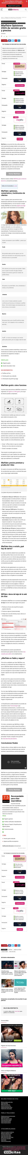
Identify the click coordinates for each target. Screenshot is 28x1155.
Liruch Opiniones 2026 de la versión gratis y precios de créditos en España (20, 990)
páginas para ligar (21, 205)
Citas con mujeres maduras (7, 1132)
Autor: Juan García (18, 1146)
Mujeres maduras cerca (6, 1133)
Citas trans (3, 1140)
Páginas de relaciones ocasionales (13, 17)
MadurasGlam (20, 112)
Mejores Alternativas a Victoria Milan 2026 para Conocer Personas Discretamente (20, 973)
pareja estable (5, 951)
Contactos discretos (6, 1134)
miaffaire (10, 949)
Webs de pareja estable (6, 1118)
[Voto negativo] (4, 36)
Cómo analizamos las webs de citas (16, 1147)
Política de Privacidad (14, 1150)
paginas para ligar (17, 949)
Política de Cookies (21, 1149)
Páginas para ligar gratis (6, 1107)
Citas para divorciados (6, 1120)
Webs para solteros (5, 1104)
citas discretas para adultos (10, 738)
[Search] (25, 10)
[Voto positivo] (7, 36)
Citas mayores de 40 (6, 1121)
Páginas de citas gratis (6, 1108)
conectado (17, 1011)
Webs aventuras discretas (7, 1137)
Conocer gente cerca (6, 1106)
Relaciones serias (5, 1117)
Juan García (3, 33)
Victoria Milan (20, 85)
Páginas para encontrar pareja (8, 1116)
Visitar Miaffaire (14, 174)
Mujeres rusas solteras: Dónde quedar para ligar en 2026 (7, 991)
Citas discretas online (6, 1136)
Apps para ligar (4, 1103)
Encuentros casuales (6, 1138)
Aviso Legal (14, 1149)
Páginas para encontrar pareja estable (9, 23)
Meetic (20, 139)
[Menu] (1, 10)
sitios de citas (12, 951)
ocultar (15, 186)
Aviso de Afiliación (6, 1149)
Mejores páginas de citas (7, 1102)
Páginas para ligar (21, 23)
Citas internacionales (6, 1141)
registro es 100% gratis (14, 391)
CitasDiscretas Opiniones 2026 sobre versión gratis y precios (7, 972)
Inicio (2, 17)
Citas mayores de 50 (6, 1122)
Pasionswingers (14, 705)
